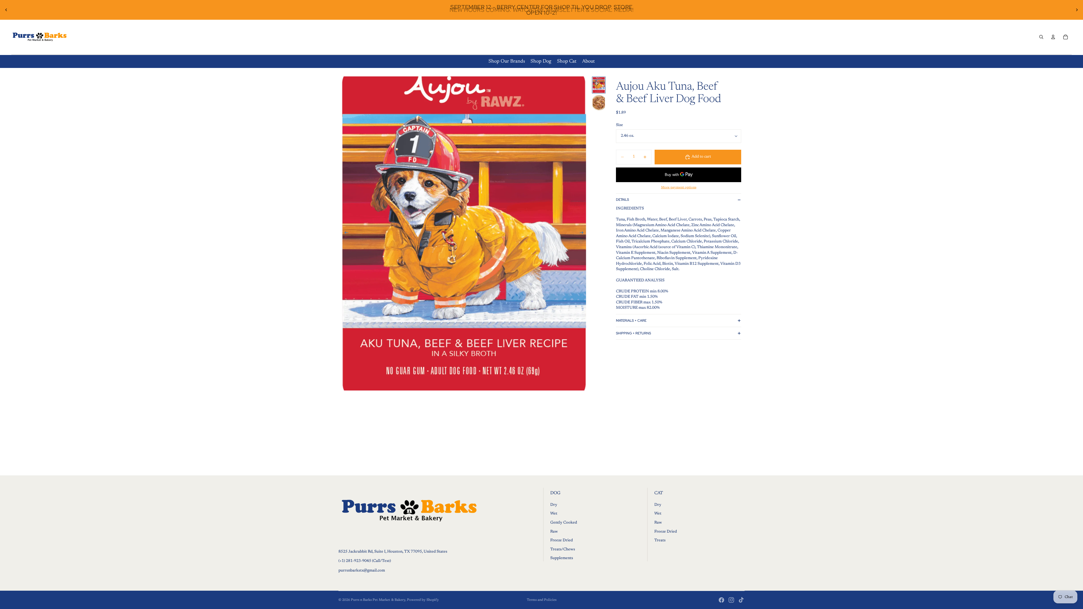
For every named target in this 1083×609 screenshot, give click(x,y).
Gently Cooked (563, 523)
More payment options (678, 187)
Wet (553, 514)
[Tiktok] (741, 600)
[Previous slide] (6, 10)
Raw (554, 532)
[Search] (1041, 37)
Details (622, 199)
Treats (660, 540)
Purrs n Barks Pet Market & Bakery (378, 600)
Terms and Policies (541, 600)
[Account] (1053, 37)
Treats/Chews (562, 549)
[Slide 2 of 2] (599, 103)
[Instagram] (731, 600)
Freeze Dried (561, 540)
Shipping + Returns (633, 333)
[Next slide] (1077, 10)
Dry (553, 505)
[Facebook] (721, 600)
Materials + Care (631, 320)
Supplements (561, 559)
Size (619, 125)
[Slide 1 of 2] (599, 85)
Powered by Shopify (423, 600)
